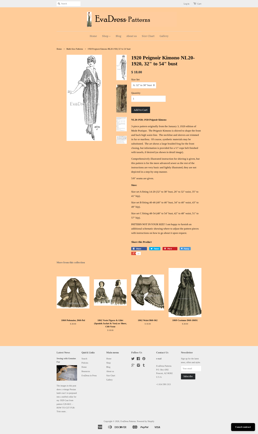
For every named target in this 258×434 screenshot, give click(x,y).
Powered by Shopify (145, 421)
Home (93, 36)
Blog (118, 36)
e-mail (159, 358)
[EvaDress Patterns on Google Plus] (133, 366)
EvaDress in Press (89, 375)
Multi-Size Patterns (74, 49)
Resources (86, 371)
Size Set (135, 79)
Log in (186, 3)
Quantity (135, 93)
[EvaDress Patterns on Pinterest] (143, 359)
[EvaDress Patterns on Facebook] (138, 359)
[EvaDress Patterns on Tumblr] (143, 366)
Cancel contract (243, 427)
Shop (105, 36)
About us (131, 36)
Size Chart (148, 36)
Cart (199, 3)
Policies (85, 363)
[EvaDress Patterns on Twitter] (133, 359)
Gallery (164, 36)
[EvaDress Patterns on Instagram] (138, 366)
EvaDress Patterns (128, 421)
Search (84, 358)
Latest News (63, 352)
